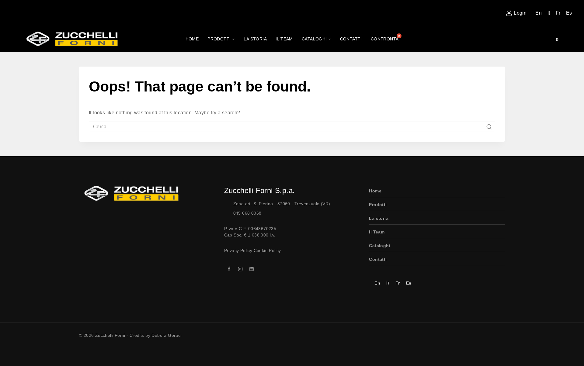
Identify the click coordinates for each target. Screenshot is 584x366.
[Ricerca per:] (292, 126)
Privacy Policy (238, 250)
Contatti (351, 38)
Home (192, 38)
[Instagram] (240, 269)
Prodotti (378, 204)
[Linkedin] (251, 269)
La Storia (255, 38)
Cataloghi (379, 245)
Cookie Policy (267, 250)
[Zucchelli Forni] (70, 39)
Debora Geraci (166, 335)
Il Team (284, 38)
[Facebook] (229, 269)
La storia (378, 218)
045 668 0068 (247, 213)
